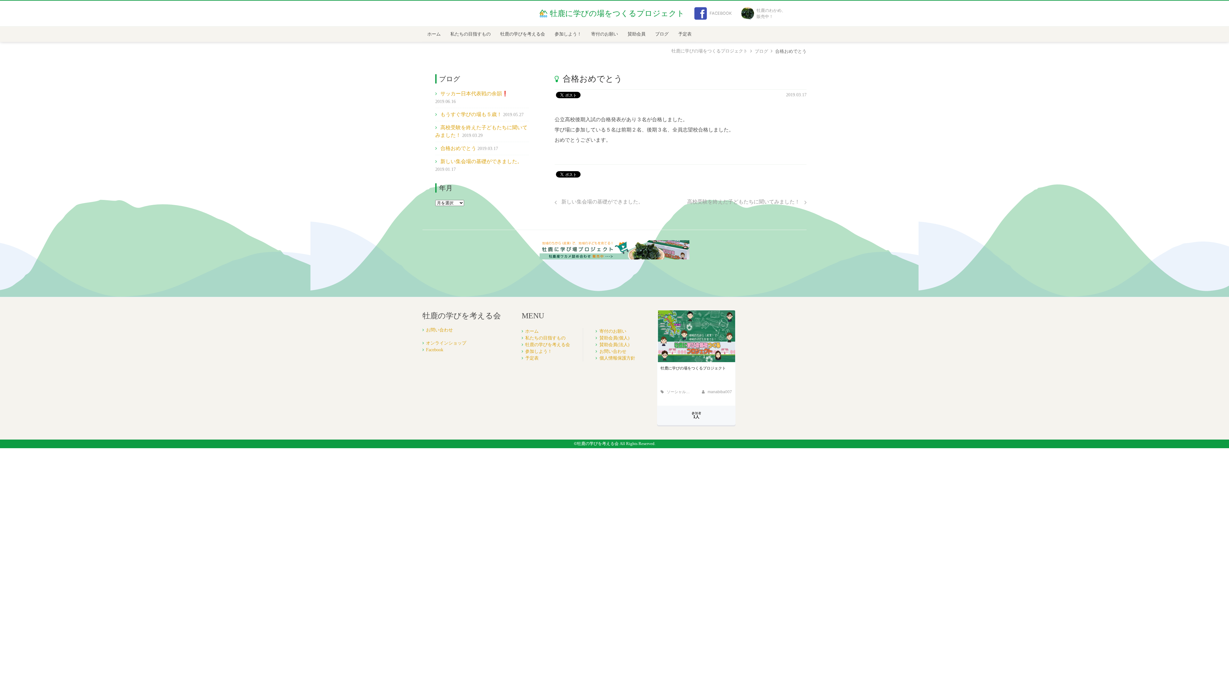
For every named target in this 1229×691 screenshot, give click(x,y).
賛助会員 (637, 34)
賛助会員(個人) (614, 338)
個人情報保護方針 (617, 358)
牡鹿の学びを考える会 (522, 34)
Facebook (721, 13)
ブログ (662, 34)
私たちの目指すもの (470, 34)
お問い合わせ (439, 330)
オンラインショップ (446, 343)
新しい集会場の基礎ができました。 (481, 161)
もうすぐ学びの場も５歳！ (471, 114)
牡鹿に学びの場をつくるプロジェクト (709, 51)
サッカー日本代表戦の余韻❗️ (474, 93)
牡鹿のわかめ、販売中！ (771, 13)
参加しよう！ (568, 34)
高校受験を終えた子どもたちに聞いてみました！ (744, 201)
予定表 (685, 34)
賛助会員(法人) (614, 344)
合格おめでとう (458, 148)
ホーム (434, 34)
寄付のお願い (604, 34)
